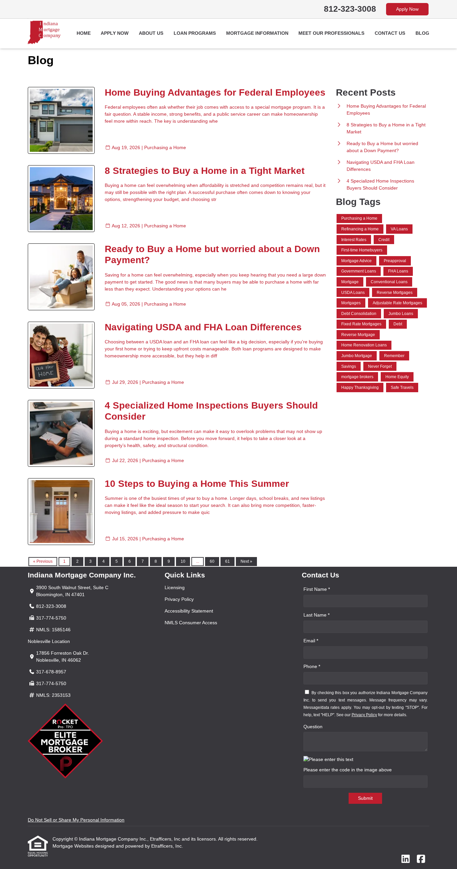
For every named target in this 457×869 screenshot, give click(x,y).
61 (227, 561)
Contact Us (390, 33)
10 (183, 561)
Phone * (311, 666)
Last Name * (316, 615)
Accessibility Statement (189, 611)
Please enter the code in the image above (347, 769)
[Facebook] (421, 859)
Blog (422, 33)
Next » (246, 561)
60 (212, 561)
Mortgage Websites (74, 846)
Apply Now (407, 9)
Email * (310, 640)
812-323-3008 (350, 8)
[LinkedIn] (406, 859)
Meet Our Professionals (331, 33)
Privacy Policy (179, 599)
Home (84, 33)
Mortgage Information (257, 33)
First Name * (316, 589)
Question (313, 726)
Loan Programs (195, 33)
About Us (151, 33)
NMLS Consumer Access (191, 622)
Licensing (175, 587)
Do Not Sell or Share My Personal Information (76, 820)
